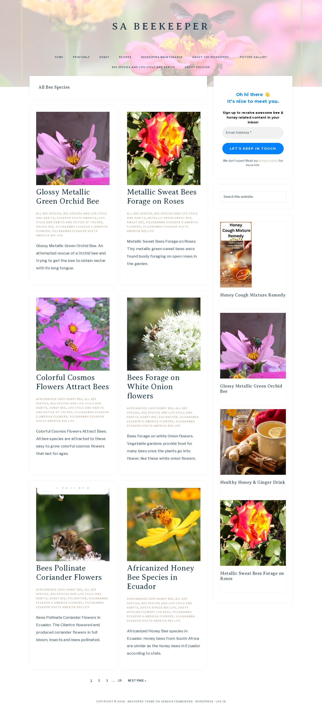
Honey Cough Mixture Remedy (252, 295)
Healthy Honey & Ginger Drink (252, 482)
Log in (221, 701)
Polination (168, 417)
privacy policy (268, 160)
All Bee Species (49, 213)
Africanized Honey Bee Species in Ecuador (160, 577)
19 (120, 680)
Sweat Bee (135, 222)
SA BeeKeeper (161, 26)
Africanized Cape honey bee (59, 399)
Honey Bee (58, 408)
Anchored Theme (141, 701)
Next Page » (137, 680)
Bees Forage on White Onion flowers (153, 386)
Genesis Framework (177, 701)
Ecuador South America (77, 218)
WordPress (204, 701)
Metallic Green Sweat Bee (169, 218)
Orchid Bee (45, 226)
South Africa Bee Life (158, 607)
